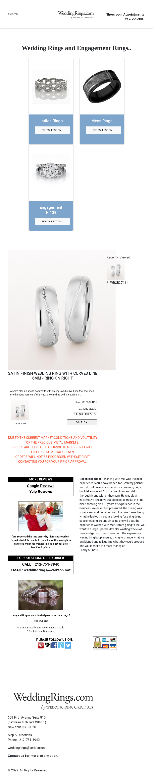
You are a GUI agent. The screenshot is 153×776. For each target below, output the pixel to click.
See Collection (52, 130)
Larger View (20, 423)
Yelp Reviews (40, 491)
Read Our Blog (41, 620)
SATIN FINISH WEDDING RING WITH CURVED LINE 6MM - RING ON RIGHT (52, 376)
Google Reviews (40, 485)
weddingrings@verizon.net (47, 570)
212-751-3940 (135, 19)
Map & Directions (20, 735)
